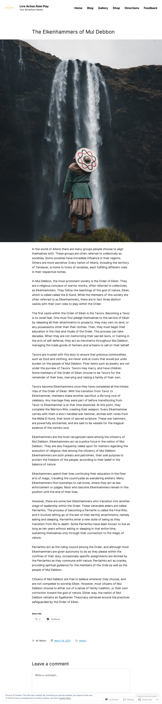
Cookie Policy (65, 698)
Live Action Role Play (34, 6)
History (82, 640)
